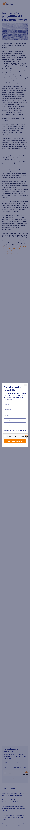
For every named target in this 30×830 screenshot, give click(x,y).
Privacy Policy (22, 430)
